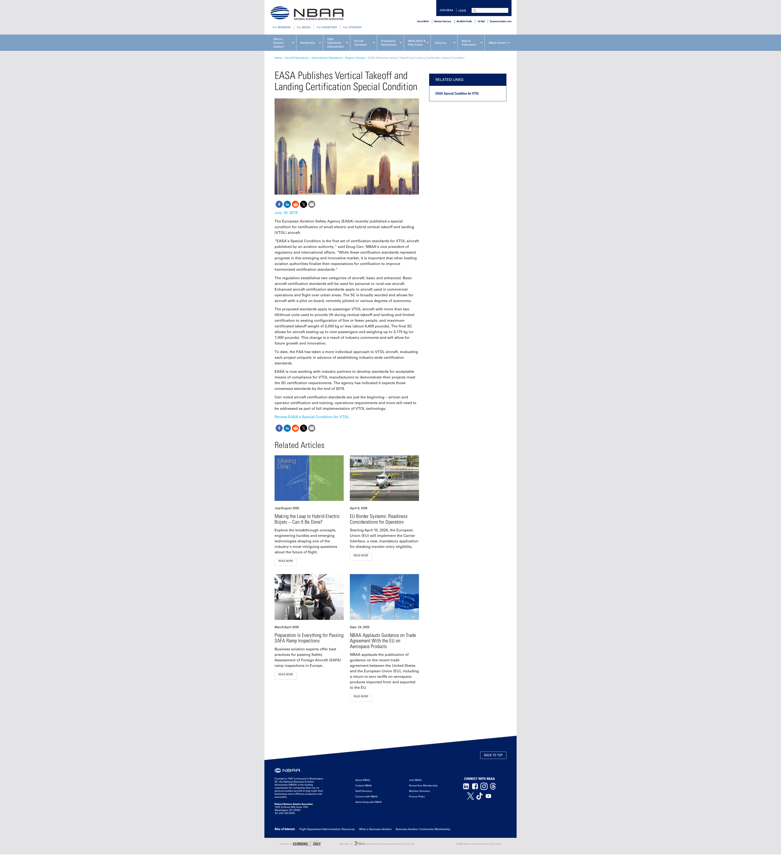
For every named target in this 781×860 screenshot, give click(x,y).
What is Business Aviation (375, 829)
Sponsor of (286, 843)
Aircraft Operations (297, 57)
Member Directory (442, 21)
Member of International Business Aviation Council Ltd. (377, 843)
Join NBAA (446, 10)
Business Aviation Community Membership (423, 829)
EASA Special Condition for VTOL (457, 93)
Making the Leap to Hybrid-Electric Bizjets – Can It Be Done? (307, 519)
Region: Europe (355, 57)
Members (284, 27)
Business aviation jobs (501, 21)
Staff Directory (363, 790)
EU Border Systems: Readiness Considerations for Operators (379, 519)
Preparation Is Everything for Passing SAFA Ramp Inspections (309, 638)
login (462, 10)
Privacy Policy (417, 796)
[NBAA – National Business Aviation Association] (307, 13)
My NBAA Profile (464, 21)
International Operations (327, 57)
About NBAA (423, 21)
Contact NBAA (363, 785)
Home (278, 57)
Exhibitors (329, 27)
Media (306, 27)
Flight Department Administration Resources (327, 829)
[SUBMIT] (475, 10)
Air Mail (481, 21)
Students (355, 27)
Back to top (493, 755)
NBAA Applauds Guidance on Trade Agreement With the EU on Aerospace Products (383, 640)
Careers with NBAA (366, 796)
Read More (285, 560)
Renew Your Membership (423, 785)
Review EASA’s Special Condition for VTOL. (312, 417)
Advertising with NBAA (368, 801)
